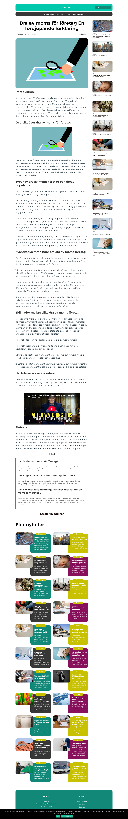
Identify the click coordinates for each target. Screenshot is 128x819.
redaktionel (83, 34)
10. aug (78, 534)
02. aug (40, 580)
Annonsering (49, 14)
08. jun (40, 740)
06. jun (78, 740)
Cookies (68, 14)
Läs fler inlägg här (52, 513)
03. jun (78, 763)
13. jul (78, 603)
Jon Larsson (34, 34)
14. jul (41, 603)
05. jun (40, 763)
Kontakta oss (78, 14)
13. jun (40, 717)
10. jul (78, 625)
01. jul (78, 648)
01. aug (78, 580)
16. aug (40, 534)
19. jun (78, 694)
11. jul (40, 625)
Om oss (59, 14)
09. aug (40, 557)
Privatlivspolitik (67, 816)
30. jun (78, 671)
